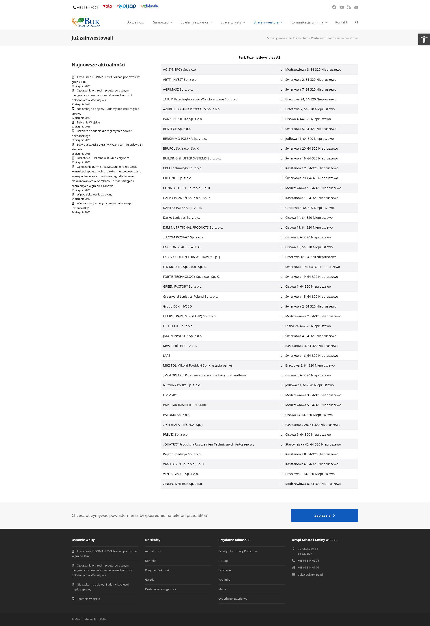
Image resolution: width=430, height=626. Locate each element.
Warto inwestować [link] (322, 38)
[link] (424, 39)
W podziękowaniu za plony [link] (94, 194)
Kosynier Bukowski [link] (157, 570)
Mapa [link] (222, 589)
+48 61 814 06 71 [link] (87, 7)
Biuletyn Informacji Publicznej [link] (238, 551)
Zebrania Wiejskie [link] (88, 122)
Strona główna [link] (276, 38)
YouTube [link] (224, 579)
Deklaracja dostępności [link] (160, 589)
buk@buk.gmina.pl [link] (310, 575)
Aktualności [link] (153, 551)
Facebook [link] (224, 570)
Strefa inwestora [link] (298, 38)
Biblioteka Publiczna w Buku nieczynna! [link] (103, 158)
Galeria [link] (149, 579)
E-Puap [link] (223, 561)
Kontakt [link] (150, 561)
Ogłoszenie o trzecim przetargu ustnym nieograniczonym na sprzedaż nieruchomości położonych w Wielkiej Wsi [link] (102, 95)
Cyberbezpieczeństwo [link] (232, 598)
